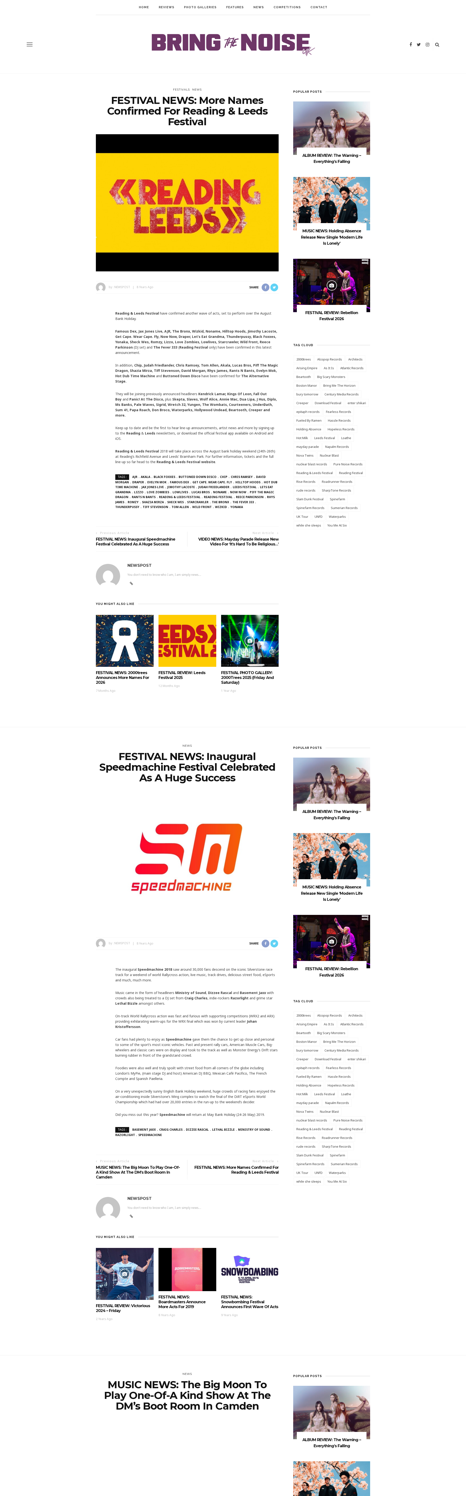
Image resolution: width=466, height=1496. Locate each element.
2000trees (303, 359)
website (186, 462)
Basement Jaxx (144, 1130)
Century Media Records (342, 394)
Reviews (166, 7)
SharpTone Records (336, 490)
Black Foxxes (164, 477)
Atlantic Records (352, 368)
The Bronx (220, 502)
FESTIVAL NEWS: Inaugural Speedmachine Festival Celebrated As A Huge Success (135, 541)
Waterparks (337, 516)
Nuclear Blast (329, 455)
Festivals (181, 89)
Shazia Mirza (153, 502)
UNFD (319, 516)
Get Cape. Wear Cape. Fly (212, 482)
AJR (134, 477)
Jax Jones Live (152, 487)
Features (235, 7)
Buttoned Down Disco (197, 477)
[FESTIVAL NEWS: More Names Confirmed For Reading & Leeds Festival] (187, 202)
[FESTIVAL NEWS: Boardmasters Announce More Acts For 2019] (187, 1269)
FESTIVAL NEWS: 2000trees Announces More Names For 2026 (122, 677)
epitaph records (308, 412)
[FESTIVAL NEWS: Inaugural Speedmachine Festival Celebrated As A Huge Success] (187, 858)
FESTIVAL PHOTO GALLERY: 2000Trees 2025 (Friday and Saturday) (247, 677)
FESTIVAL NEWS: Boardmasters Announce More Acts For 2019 (182, 1302)
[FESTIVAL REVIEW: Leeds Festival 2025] (187, 640)
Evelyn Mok (156, 482)
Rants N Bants (144, 497)
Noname (220, 492)
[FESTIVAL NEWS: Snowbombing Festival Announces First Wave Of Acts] (250, 1269)
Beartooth (303, 377)
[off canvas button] (30, 44)
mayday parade (307, 446)
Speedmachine (150, 1135)
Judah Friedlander (213, 487)
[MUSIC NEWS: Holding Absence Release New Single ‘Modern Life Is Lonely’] (331, 203)
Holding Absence (308, 429)
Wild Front (202, 507)
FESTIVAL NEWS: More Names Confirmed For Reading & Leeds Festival (236, 1170)
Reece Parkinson (250, 497)
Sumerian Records (344, 508)
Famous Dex (179, 482)
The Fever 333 (243, 502)
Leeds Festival (245, 487)
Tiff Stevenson (155, 507)
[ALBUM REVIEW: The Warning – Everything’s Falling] (331, 127)
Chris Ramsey (242, 477)
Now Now (238, 492)
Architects (355, 359)
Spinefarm (337, 499)
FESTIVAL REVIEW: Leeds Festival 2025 (181, 675)
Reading (133, 433)
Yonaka (236, 507)
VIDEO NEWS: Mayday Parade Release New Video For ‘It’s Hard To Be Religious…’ (238, 541)
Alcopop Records (329, 359)
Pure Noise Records (348, 464)
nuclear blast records (311, 464)
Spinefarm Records (310, 508)
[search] (437, 44)
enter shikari (357, 403)
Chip (223, 477)
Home (144, 7)
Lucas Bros (200, 492)
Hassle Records (339, 420)
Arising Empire (306, 368)
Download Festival (328, 403)
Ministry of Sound (254, 1130)
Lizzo (138, 492)
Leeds (150, 433)
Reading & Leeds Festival (179, 497)
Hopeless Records (341, 429)
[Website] (131, 1216)
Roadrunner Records (337, 481)
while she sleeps (308, 525)
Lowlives (180, 492)
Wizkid (221, 507)
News (258, 7)
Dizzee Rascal (197, 1130)
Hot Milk (302, 438)
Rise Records (306, 481)
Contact (318, 7)
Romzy (133, 502)
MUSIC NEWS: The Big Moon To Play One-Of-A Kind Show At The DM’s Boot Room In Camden (138, 1172)
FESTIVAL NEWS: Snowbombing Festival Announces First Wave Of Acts (249, 1302)
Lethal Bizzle (223, 1130)
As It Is (329, 368)
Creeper (302, 403)
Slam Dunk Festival (310, 499)
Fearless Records (338, 412)
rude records (306, 490)
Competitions (287, 7)
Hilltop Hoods (247, 482)
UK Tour (302, 516)
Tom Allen (180, 507)
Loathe (346, 438)
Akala (145, 477)
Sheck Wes (175, 502)
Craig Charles (171, 1130)
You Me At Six (337, 525)
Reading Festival (218, 497)
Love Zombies (158, 492)
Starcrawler (197, 502)
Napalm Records (337, 446)
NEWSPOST (122, 287)
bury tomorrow (307, 394)
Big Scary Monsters (331, 377)
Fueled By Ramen (309, 420)
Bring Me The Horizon (339, 385)
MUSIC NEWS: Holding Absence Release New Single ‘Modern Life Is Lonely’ (332, 237)
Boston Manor (306, 385)
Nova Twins (305, 455)
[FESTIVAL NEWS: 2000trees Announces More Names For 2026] (125, 640)
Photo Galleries (200, 7)
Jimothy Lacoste (181, 487)
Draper (138, 482)
